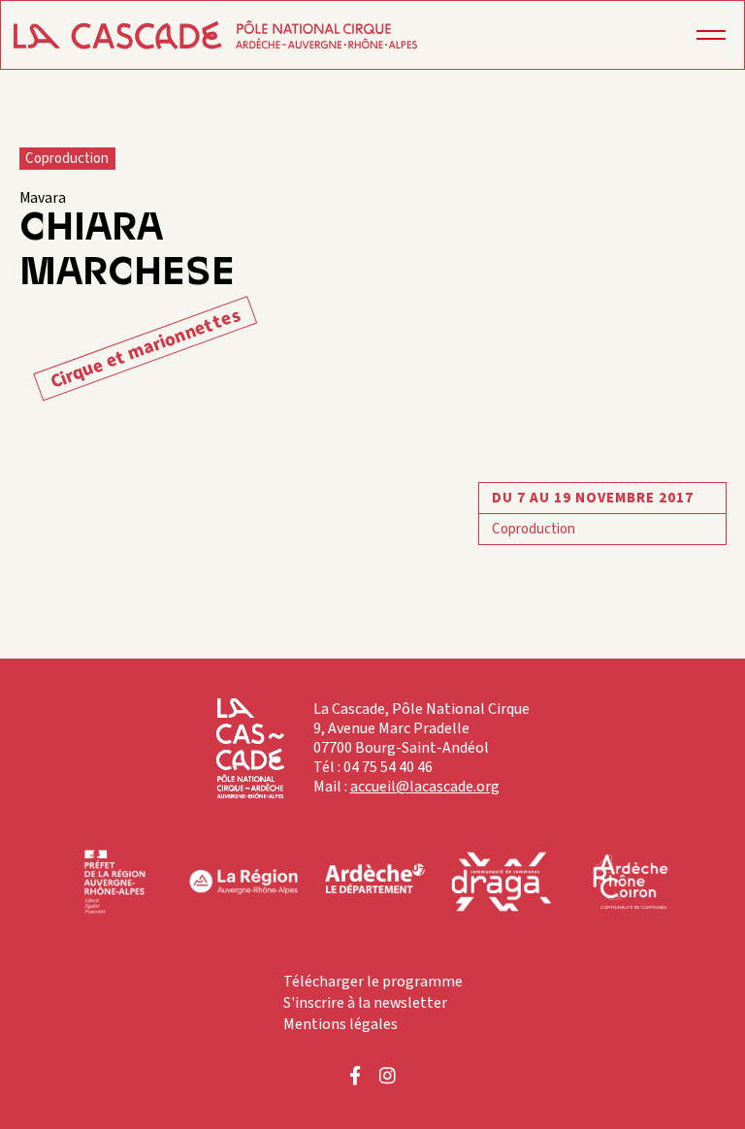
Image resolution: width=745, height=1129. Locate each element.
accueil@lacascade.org (425, 786)
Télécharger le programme (373, 981)
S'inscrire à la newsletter (365, 1003)
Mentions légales (340, 1024)
